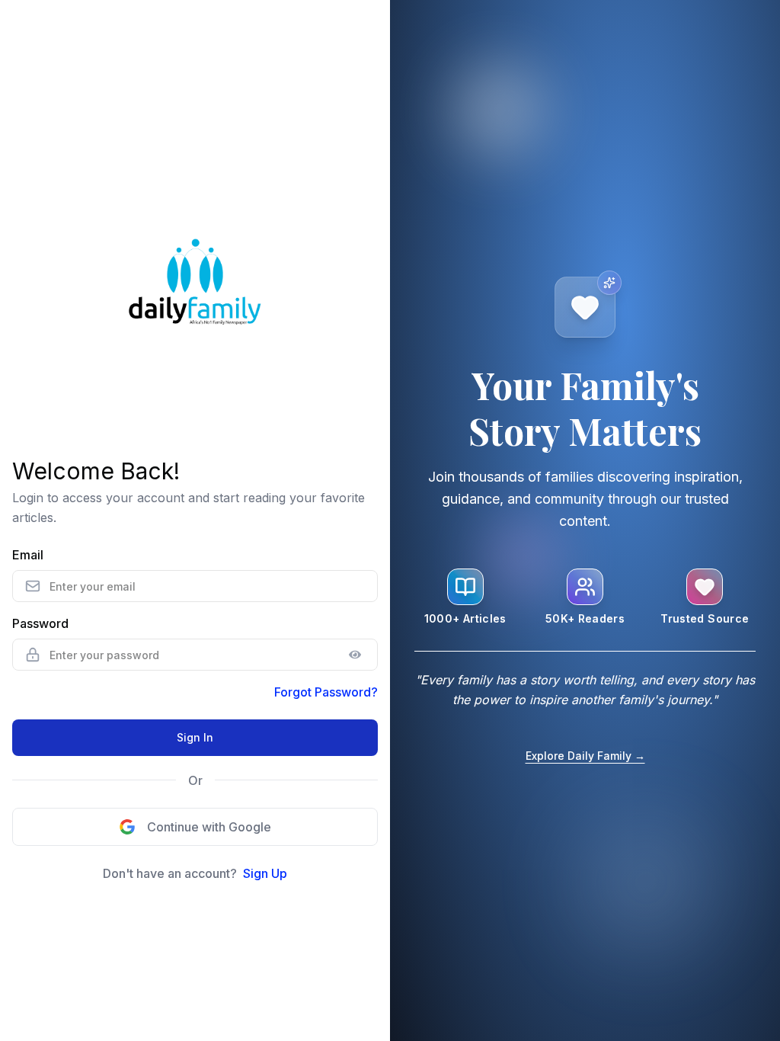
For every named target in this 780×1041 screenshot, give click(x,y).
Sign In (195, 737)
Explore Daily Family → (585, 755)
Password (40, 623)
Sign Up (265, 873)
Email (27, 554)
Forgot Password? (326, 692)
